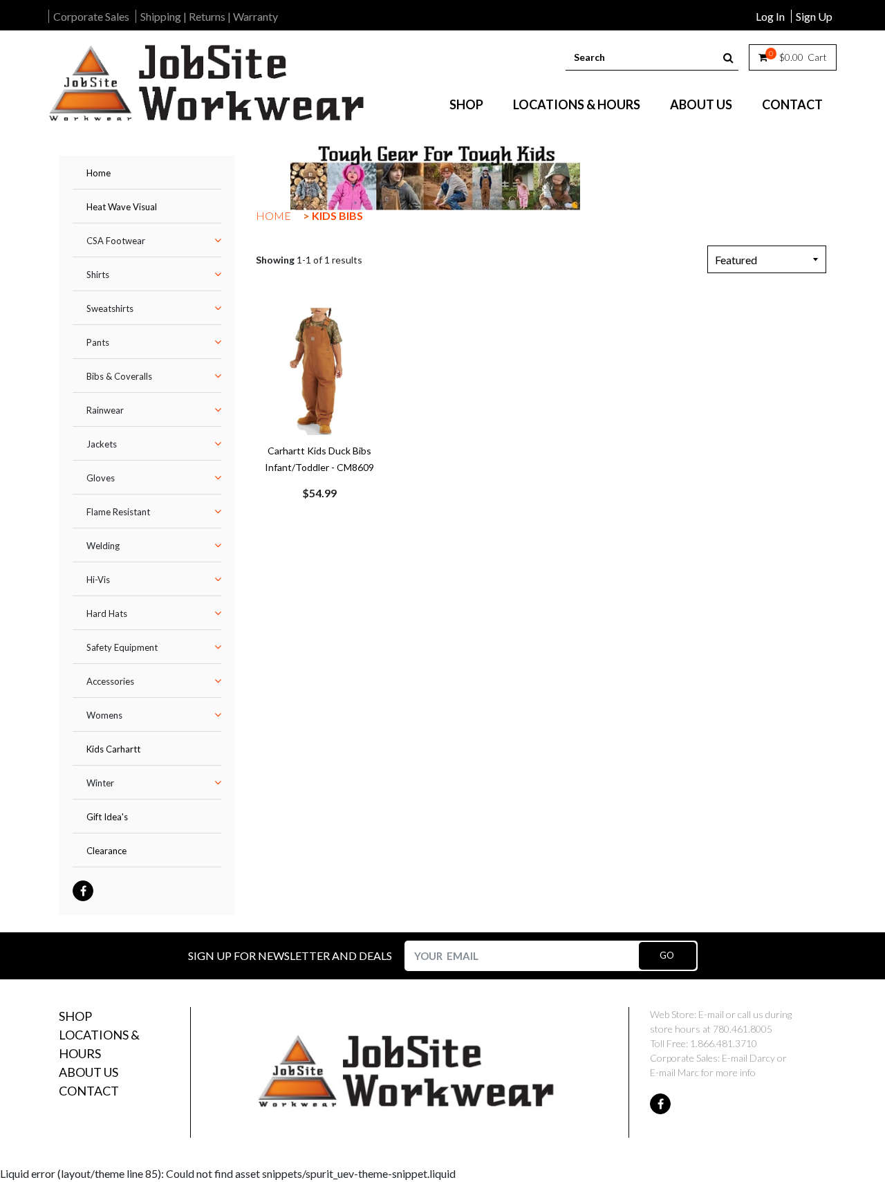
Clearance (106, 850)
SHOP (466, 104)
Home (98, 172)
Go (667, 955)
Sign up (814, 16)
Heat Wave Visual (121, 206)
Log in (770, 16)
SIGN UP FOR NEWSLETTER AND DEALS (290, 955)
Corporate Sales (91, 16)
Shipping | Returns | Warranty (209, 16)
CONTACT (792, 104)
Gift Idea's (107, 816)
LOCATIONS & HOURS (576, 104)
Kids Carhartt (113, 749)
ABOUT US (701, 104)
